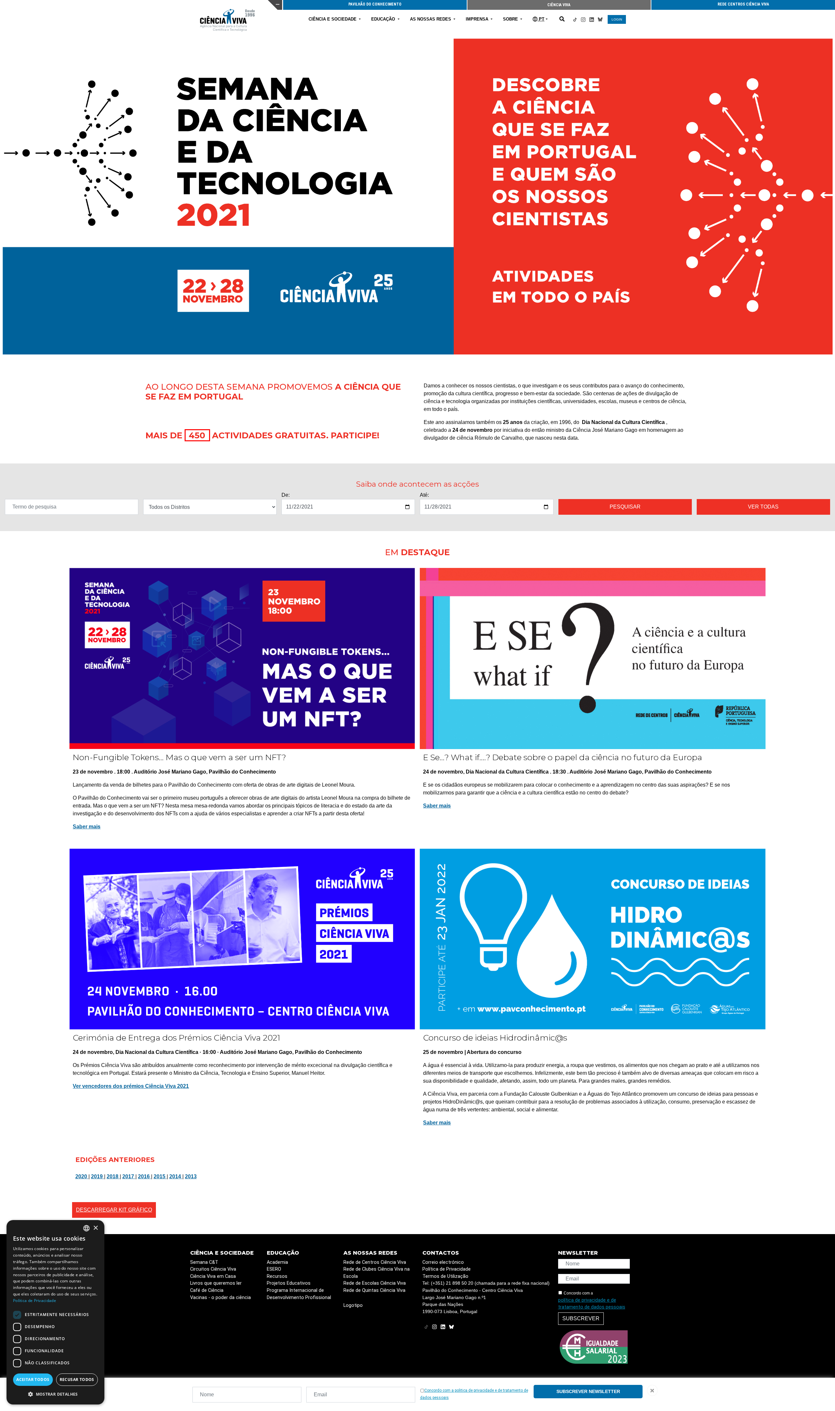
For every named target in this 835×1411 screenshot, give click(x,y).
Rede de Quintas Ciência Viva (374, 1290)
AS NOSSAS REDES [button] (431, 19)
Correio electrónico (443, 1262)
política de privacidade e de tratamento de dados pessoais (591, 1303)
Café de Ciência (206, 1290)
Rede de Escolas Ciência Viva (374, 1283)
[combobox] (86, 1228)
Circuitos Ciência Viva (213, 1269)
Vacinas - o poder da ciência (220, 1297)
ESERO (274, 1269)
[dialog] (55, 1312)
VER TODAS (763, 507)
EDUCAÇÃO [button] (383, 19)
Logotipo (353, 1305)
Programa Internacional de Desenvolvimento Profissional (299, 1294)
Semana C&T (204, 1262)
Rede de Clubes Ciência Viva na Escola (376, 1272)
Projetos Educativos (289, 1283)
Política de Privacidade (446, 1269)
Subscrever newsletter (588, 1391)
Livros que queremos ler (216, 1283)
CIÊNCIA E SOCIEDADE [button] (333, 19)
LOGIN (617, 19)
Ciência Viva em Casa (213, 1276)
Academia (277, 1262)
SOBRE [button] (511, 19)
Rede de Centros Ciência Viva (374, 1262)
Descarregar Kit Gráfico (114, 1210)
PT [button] (541, 19)
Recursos (277, 1276)
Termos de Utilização (445, 1276)
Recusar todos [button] (77, 1379)
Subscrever (581, 1318)
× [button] (95, 1228)
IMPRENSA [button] (478, 19)
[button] (55, 1394)
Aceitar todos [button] (32, 1379)
